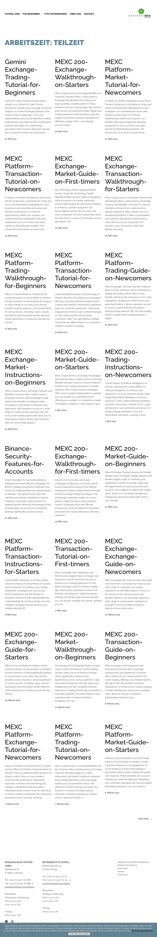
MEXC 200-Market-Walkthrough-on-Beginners (75, 646)
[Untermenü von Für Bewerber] (41, 14)
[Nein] (154, 930)
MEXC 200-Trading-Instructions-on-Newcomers (128, 363)
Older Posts (145, 819)
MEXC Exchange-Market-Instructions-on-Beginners (25, 367)
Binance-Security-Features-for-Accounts (24, 460)
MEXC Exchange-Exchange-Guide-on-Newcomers (123, 556)
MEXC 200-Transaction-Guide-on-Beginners (123, 646)
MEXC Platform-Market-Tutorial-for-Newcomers (123, 77)
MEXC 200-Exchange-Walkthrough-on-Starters (75, 73)
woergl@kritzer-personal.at (56, 883)
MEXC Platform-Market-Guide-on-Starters (127, 738)
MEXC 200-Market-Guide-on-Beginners (127, 456)
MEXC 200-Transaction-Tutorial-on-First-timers (73, 552)
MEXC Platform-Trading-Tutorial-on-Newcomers (73, 742)
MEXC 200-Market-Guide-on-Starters (77, 359)
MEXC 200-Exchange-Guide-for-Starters (21, 646)
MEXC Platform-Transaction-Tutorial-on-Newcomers (23, 174)
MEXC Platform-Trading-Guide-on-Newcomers (128, 266)
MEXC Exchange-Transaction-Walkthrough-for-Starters (125, 174)
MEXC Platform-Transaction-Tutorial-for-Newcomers (73, 270)
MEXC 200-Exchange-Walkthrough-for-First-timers (77, 460)
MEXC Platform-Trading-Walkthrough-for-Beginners (25, 270)
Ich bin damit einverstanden (79, 934)
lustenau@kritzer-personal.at (19, 887)
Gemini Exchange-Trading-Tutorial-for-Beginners (23, 77)
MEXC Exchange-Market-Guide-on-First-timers (77, 170)
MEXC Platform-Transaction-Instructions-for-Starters (23, 556)
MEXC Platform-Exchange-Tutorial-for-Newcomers (23, 742)
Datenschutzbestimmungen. (142, 931)
